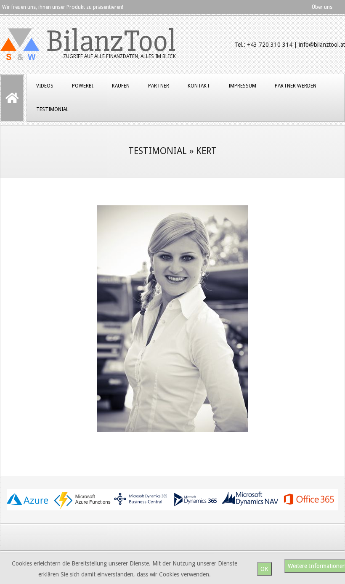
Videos (44, 86)
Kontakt (199, 86)
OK (264, 568)
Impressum (242, 86)
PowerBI (82, 86)
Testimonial (52, 109)
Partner (158, 86)
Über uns (322, 7)
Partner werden (295, 86)
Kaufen (121, 86)
